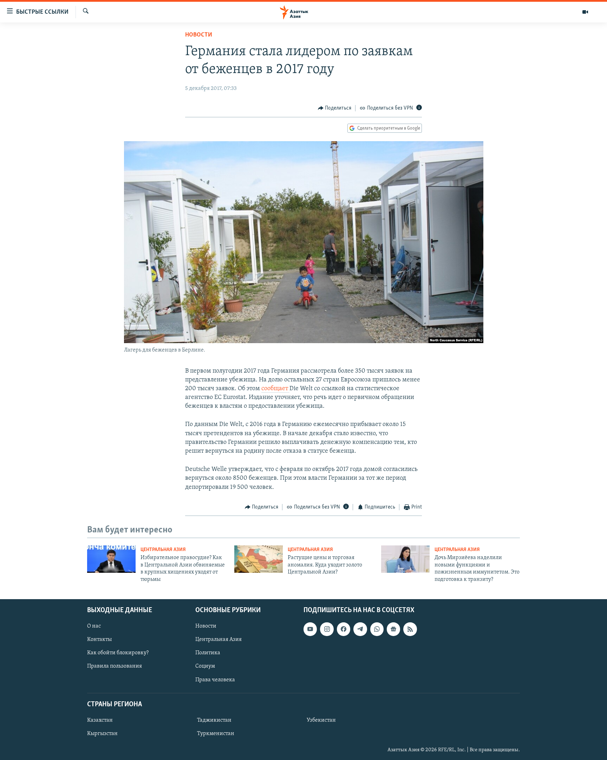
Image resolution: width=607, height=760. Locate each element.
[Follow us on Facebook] (343, 629)
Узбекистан (321, 720)
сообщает (275, 389)
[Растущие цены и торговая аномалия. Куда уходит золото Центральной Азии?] (258, 559)
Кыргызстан (102, 733)
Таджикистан (214, 720)
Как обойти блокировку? (118, 653)
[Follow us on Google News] (393, 629)
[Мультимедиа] (585, 12)
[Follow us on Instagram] (326, 629)
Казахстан (100, 720)
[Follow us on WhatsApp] (377, 629)
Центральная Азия (163, 549)
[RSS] (410, 629)
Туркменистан (215, 733)
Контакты (99, 639)
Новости (198, 35)
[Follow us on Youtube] (310, 629)
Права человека (215, 679)
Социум (205, 666)
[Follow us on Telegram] (360, 629)
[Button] (335, 108)
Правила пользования (114, 666)
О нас (94, 626)
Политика (207, 653)
